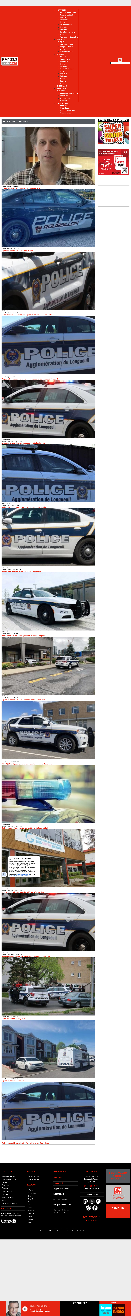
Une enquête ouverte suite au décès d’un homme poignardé (26, 956)
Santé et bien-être (67, 32)
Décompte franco (67, 44)
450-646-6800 (94, 1186)
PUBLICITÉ (58, 1183)
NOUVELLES (6, 1171)
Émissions (61, 39)
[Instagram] (98, 1201)
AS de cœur (61, 88)
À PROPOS (58, 1177)
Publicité (61, 91)
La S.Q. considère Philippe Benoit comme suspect (22, 188)
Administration (66, 113)
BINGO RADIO (59, 1171)
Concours (64, 96)
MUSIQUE (31, 1171)
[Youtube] (91, 1201)
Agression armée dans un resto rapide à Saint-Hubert (23, 443)
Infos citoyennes (66, 69)
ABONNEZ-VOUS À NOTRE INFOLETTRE (118, 1176)
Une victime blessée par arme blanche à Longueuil (22, 571)
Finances (63, 66)
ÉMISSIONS (6, 1208)
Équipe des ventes (67, 110)
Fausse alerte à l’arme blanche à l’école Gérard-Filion (23, 892)
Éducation (64, 22)
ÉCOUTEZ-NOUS (92, 1218)
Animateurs (64, 105)
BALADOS (31, 1185)
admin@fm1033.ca (92, 1188)
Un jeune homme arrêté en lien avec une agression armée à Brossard (30, 379)
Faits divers (64, 27)
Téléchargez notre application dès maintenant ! (118, 1197)
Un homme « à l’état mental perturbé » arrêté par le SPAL (25, 828)
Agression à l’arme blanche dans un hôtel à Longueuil (24, 700)
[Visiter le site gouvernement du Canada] (8, 1222)
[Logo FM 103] (9, 65)
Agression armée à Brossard (13, 1081)
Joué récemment (66, 52)
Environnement (66, 25)
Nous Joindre (62, 103)
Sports (63, 34)
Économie (64, 20)
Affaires (63, 56)
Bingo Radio (62, 86)
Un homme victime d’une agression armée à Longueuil (24, 635)
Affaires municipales (68, 12)
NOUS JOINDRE (92, 1171)
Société (63, 81)
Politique (63, 29)
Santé (62, 78)
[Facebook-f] (95, 1207)
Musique (60, 42)
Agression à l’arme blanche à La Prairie (17, 250)
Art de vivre (65, 59)
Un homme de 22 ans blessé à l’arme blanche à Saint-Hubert (26, 1143)
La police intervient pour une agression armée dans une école (27, 315)
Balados (60, 54)
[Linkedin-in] (85, 1201)
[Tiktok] (88, 1207)
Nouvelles (61, 10)
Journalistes (65, 108)
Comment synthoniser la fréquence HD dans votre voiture (117, 1211)
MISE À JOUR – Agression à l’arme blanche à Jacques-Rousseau (27, 764)
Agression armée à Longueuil (13, 1018)
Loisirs (62, 71)
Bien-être (64, 61)
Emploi (62, 64)
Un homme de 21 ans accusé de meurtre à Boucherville (24, 507)
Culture (63, 17)
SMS (85, 1186)
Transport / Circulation (69, 37)
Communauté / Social (68, 15)
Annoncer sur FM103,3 (69, 93)
